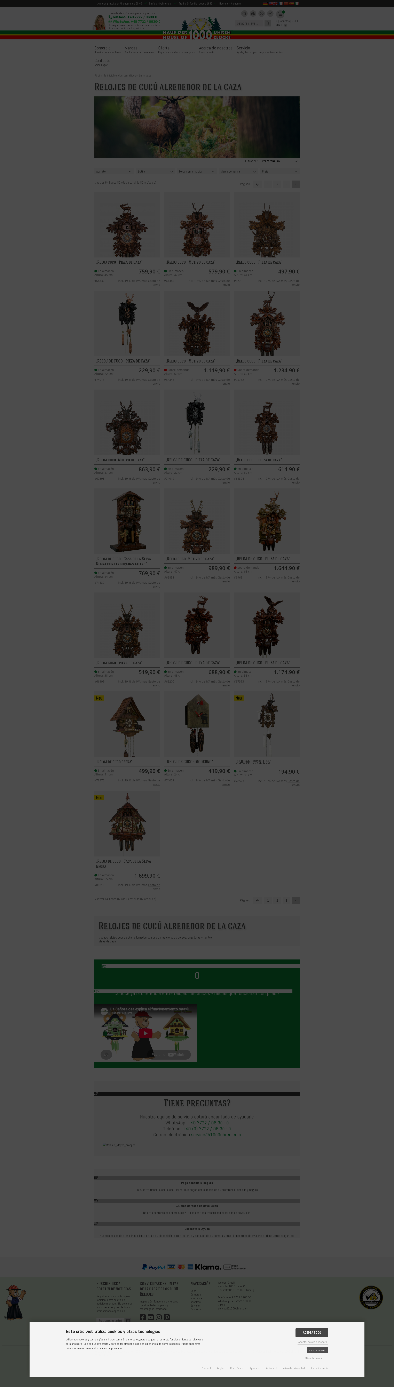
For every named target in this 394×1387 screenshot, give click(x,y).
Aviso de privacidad (294, 1368)
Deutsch (207, 1368)
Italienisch (271, 1368)
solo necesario (317, 1350)
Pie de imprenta (319, 1368)
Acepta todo (312, 1332)
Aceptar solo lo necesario (313, 1342)
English (221, 1368)
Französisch (237, 1368)
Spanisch (255, 1368)
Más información (314, 1358)
